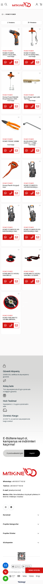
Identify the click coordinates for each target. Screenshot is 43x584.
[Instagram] (5, 507)
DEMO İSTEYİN (34, 570)
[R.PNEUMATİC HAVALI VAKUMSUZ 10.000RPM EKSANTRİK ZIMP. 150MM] (11, 257)
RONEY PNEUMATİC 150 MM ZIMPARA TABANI (10, 318)
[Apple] (16, 566)
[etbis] (21, 556)
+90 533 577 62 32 (14, 481)
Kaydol (32, 453)
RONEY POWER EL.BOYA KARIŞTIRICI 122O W (31, 54)
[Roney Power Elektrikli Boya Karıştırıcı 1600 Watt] (11, 81)
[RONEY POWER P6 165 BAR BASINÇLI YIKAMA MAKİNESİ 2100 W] (11, 213)
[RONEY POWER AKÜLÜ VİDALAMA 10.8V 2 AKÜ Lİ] (11, 37)
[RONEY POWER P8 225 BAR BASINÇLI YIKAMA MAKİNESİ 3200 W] (32, 213)
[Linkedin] (11, 507)
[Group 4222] (20, 472)
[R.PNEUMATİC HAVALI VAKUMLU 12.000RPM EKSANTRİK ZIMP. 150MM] (32, 257)
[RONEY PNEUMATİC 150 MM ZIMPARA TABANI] (11, 302)
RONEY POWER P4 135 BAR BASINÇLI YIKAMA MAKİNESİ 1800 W (30, 186)
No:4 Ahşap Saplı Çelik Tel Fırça (32, 98)
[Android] (27, 566)
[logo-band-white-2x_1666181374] (24, 576)
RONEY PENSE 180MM (11, 141)
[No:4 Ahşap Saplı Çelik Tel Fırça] (32, 81)
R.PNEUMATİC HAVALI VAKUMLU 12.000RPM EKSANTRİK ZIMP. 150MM (32, 274)
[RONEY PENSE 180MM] (11, 125)
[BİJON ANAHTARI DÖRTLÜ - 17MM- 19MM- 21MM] (32, 125)
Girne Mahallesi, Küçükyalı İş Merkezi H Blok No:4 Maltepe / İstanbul (21, 496)
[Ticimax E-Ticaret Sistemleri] (21, 582)
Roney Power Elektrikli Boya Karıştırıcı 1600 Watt (10, 98)
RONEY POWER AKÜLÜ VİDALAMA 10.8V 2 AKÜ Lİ (9, 54)
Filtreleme (33, 22)
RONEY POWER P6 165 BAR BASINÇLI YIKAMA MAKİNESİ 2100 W (11, 230)
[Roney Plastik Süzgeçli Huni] (11, 169)
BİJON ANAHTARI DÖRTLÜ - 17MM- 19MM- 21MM (30, 142)
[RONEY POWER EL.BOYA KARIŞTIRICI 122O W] (32, 37)
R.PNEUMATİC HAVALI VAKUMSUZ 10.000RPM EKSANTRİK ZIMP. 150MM (11, 274)
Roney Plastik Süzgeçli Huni (11, 186)
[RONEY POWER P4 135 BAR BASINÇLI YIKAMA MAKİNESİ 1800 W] (32, 169)
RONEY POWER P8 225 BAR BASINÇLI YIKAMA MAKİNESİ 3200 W (32, 230)
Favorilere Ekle (19, 29)
